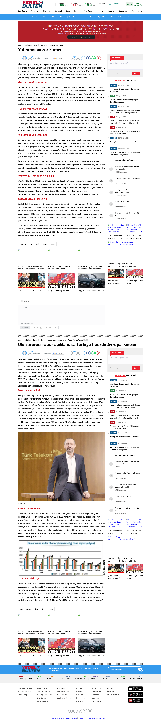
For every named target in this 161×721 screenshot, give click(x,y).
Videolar (100, 11)
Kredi (127, 17)
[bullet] (50, 327)
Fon (31, 244)
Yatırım (52, 244)
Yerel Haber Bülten (24, 45)
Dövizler (45, 17)
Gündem (46, 11)
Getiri (37, 244)
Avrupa (28, 609)
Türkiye (44, 609)
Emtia (120, 17)
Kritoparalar (83, 17)
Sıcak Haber (97, 701)
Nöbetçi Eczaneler (44, 695)
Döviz (113, 17)
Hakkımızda (56, 718)
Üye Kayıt (110, 691)
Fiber (36, 609)
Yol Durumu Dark (24, 691)
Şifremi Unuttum (113, 695)
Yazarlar (111, 11)
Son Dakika (22, 11)
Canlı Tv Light (23, 695)
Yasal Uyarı (105, 718)
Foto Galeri (87, 11)
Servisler (35, 11)
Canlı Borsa (35, 17)
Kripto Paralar (136, 678)
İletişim (63, 718)
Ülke (51, 609)
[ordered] (46, 327)
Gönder (25, 328)
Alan (21, 609)
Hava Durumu (65, 678)
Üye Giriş (110, 688)
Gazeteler (123, 11)
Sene (45, 244)
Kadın (76, 11)
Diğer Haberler (102, 17)
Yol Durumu (120, 678)
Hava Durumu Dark (25, 688)
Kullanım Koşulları (95, 718)
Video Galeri (96, 691)
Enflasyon (23, 244)
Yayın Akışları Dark (44, 691)
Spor (68, 11)
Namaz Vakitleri (34, 678)
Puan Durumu (80, 678)
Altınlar (54, 17)
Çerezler (81, 718)
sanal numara (42, 701)
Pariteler (72, 17)
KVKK (86, 718)
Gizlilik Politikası (71, 718)
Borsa (92, 17)
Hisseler (63, 17)
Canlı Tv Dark (42, 688)
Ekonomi (58, 11)
